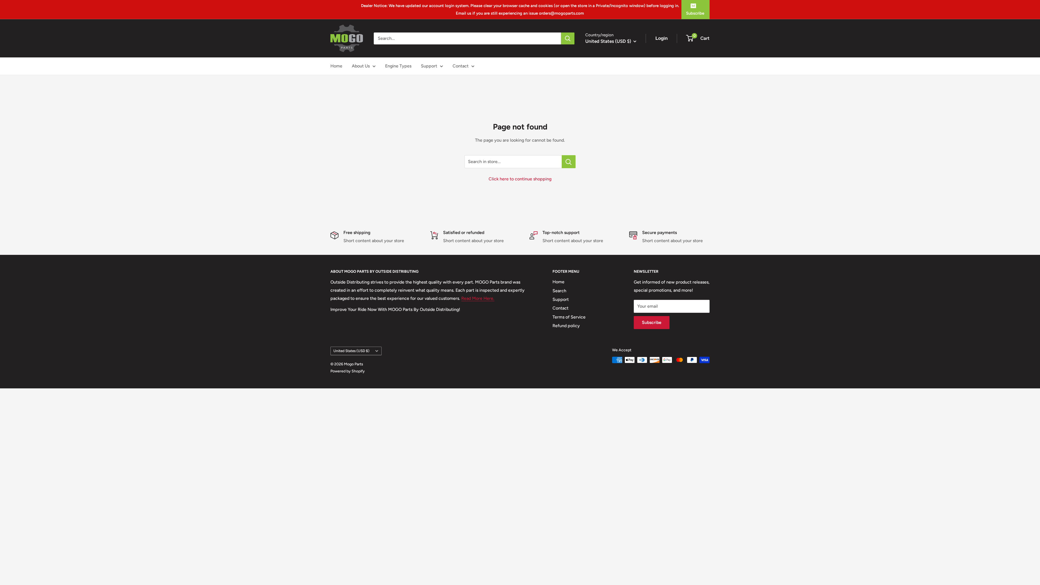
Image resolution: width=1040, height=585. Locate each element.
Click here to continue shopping (520, 178)
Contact (461, 66)
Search (559, 290)
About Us (361, 66)
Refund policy (566, 325)
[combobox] (467, 38)
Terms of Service (569, 317)
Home (336, 66)
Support (429, 66)
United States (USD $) (351, 351)
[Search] (567, 38)
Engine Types (398, 66)
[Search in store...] (569, 161)
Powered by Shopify (347, 371)
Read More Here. (477, 298)
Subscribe (695, 13)
